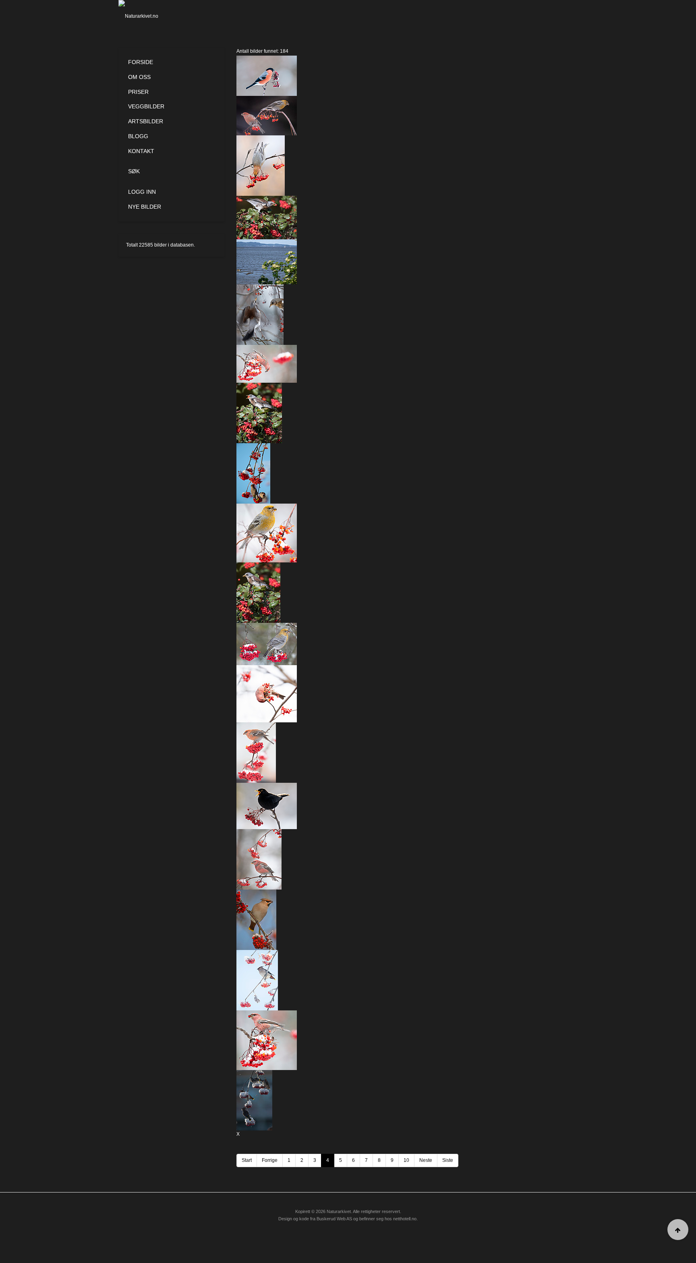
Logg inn (142, 192)
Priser (138, 92)
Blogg (138, 136)
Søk (134, 171)
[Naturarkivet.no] (151, 16)
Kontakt (141, 151)
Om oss (139, 77)
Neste (425, 1160)
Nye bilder (144, 206)
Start (247, 1160)
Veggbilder (146, 106)
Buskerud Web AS (334, 1218)
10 (406, 1160)
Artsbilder (145, 121)
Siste (447, 1160)
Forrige (270, 1160)
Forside (140, 62)
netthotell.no (404, 1218)
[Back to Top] (677, 1229)
